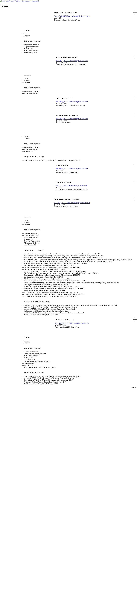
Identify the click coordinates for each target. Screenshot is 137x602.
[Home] (19, 1)
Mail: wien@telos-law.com (78, 61)
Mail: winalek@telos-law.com (78, 323)
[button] (68, 19)
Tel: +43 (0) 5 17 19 (61, 16)
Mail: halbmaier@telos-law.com (78, 16)
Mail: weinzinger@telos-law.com (78, 203)
